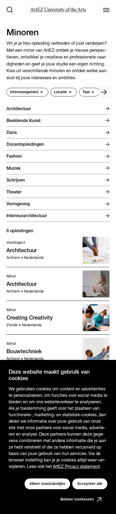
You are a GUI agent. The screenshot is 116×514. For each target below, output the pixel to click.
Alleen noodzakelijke (47, 483)
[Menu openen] (106, 9)
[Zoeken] (9, 9)
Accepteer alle (90, 483)
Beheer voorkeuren (77, 499)
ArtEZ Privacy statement (76, 466)
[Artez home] (58, 10)
